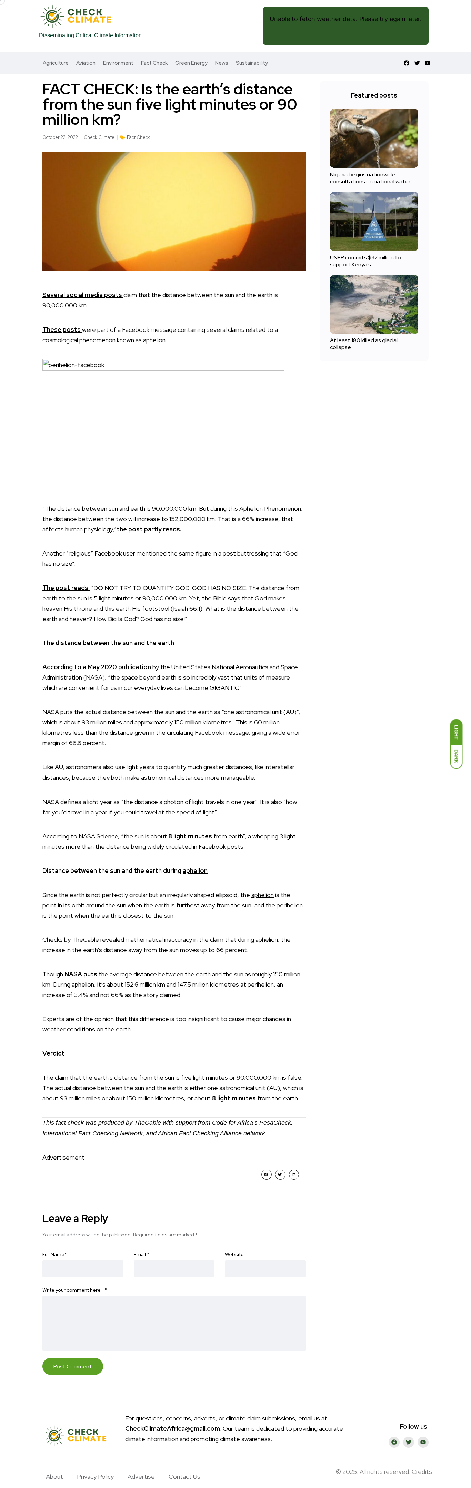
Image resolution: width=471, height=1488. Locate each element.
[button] (266, 1175)
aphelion (195, 871)
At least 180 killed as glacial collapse (364, 344)
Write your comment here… (74, 1290)
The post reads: (66, 588)
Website (234, 1254)
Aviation (86, 63)
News (221, 63)
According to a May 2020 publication (96, 667)
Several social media (73, 295)
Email (141, 1254)
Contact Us (184, 1476)
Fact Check (154, 63)
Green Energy (191, 63)
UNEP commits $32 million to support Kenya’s (365, 261)
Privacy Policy (95, 1476)
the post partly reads (148, 529)
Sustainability (252, 63)
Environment (118, 63)
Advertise (141, 1476)
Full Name (54, 1254)
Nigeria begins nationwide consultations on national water (370, 178)
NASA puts (81, 974)
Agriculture (56, 63)
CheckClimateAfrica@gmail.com (172, 1429)
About (54, 1476)
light (180, 836)
